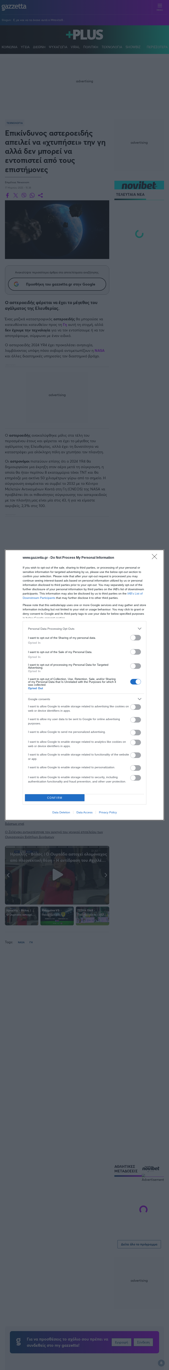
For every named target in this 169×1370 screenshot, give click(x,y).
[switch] (135, 637)
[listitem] (84, 628)
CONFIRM (54, 797)
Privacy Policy (108, 812)
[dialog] (84, 685)
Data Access (84, 812)
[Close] (156, 558)
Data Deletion (61, 812)
